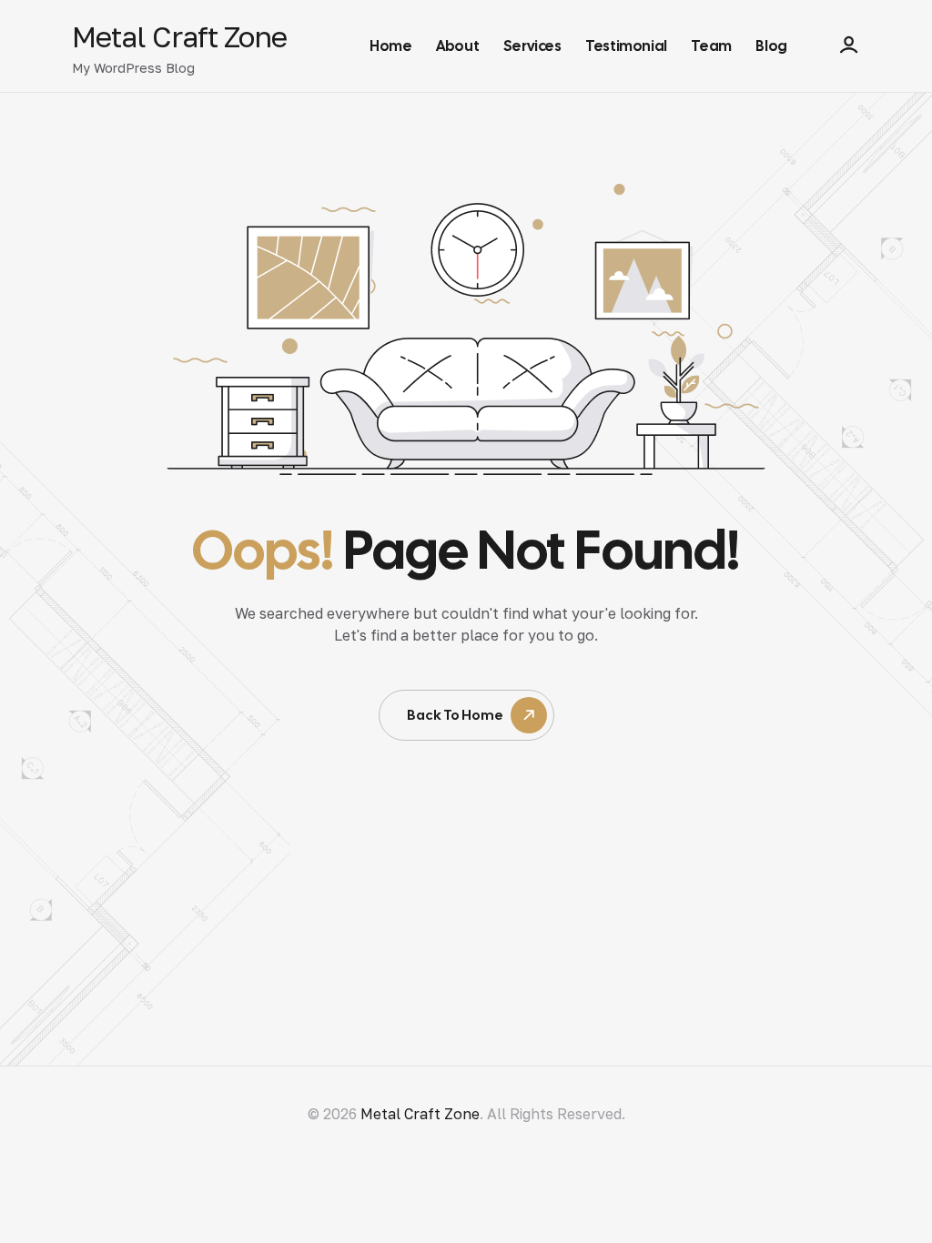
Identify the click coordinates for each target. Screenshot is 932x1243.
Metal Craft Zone (179, 36)
